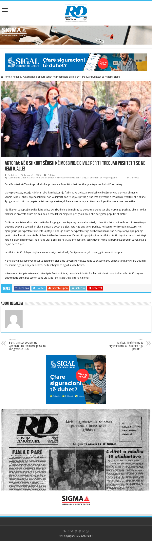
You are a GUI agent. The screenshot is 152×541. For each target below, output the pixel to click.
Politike (17, 76)
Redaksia (12, 175)
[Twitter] (71, 531)
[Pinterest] (75, 531)
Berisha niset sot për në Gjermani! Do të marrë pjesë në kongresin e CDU (27, 344)
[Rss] (64, 531)
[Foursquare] (83, 531)
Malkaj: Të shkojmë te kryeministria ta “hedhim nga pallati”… (126, 344)
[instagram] (87, 531)
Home (6, 76)
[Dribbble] (79, 531)
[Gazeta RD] (76, 12)
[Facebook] (68, 531)
